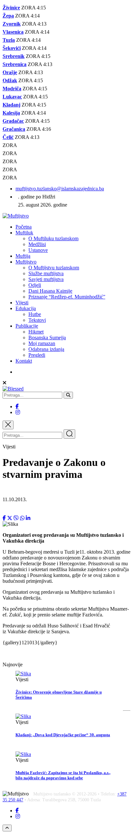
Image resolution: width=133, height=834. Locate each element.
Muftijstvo (25, 262)
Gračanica (14, 129)
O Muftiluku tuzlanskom (53, 238)
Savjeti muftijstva (46, 279)
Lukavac (12, 96)
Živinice (11, 7)
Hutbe (34, 314)
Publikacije (26, 326)
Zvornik (12, 24)
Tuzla (9, 40)
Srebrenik (14, 56)
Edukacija (25, 308)
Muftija (22, 256)
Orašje (10, 72)
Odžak (10, 80)
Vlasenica (13, 32)
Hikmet (36, 331)
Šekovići (12, 48)
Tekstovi (37, 320)
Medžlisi (37, 244)
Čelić (8, 137)
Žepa (8, 15)
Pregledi (36, 355)
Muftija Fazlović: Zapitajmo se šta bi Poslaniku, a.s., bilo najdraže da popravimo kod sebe (62, 775)
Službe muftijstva (46, 273)
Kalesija (11, 113)
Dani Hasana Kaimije (50, 291)
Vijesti (21, 302)
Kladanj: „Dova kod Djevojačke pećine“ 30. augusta (62, 734)
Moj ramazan (41, 343)
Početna (23, 227)
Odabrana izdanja (46, 349)
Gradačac (13, 121)
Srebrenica (14, 64)
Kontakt (23, 361)
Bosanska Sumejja (47, 337)
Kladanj (11, 104)
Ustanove (38, 250)
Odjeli (34, 285)
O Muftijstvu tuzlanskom (53, 267)
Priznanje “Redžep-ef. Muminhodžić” (66, 296)
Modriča (12, 88)
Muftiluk (24, 232)
